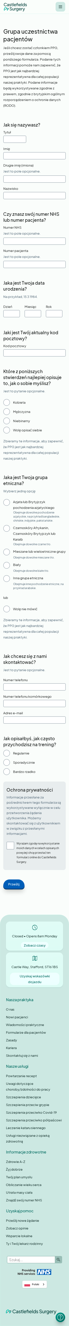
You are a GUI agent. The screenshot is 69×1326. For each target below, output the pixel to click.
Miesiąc (30, 306)
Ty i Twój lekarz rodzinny (24, 1243)
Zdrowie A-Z (15, 1161)
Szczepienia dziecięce (23, 1097)
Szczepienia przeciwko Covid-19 (31, 1112)
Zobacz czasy (35, 945)
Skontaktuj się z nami (22, 1055)
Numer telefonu (15, 680)
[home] (15, 6)
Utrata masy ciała (19, 1192)
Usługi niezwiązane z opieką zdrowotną (28, 1138)
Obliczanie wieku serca (23, 1185)
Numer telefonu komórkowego (27, 696)
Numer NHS (12, 227)
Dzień (7, 306)
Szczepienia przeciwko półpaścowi (34, 1120)
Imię (6, 149)
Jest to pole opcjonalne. (22, 171)
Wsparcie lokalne (19, 1236)
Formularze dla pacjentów (26, 1032)
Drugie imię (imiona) (18, 165)
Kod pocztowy (14, 346)
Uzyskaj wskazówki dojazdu (35, 979)
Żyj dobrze (14, 1169)
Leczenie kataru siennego (26, 1128)
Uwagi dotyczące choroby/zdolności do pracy (28, 1086)
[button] (60, 7)
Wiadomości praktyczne (25, 1025)
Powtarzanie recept (21, 1076)
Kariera (11, 1048)
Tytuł (7, 132)
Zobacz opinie (17, 1228)
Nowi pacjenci (17, 1017)
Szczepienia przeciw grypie (27, 1105)
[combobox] (34, 1284)
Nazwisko (10, 188)
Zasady (11, 1040)
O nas (10, 1009)
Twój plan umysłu (19, 1177)
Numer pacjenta (15, 250)
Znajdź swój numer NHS (24, 1200)
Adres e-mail (13, 713)
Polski (35, 1284)
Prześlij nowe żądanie (22, 1220)
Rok (49, 306)
